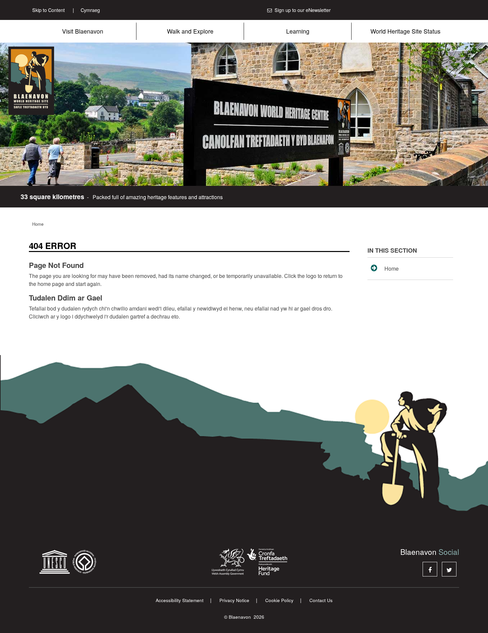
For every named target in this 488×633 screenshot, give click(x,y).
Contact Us (321, 600)
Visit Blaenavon (82, 31)
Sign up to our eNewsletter (303, 9)
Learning (297, 31)
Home (37, 224)
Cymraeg (86, 9)
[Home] (49, 81)
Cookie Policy (279, 600)
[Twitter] (449, 569)
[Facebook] (430, 569)
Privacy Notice (234, 600)
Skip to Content (48, 9)
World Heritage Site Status (405, 31)
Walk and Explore (190, 31)
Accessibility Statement (179, 600)
